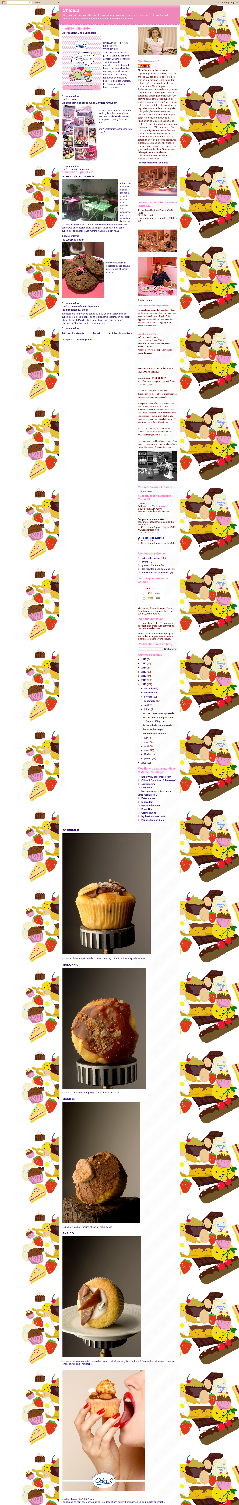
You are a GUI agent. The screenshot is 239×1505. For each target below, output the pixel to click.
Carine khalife (148, 813)
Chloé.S (142, 491)
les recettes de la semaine (86, 306)
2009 (144, 763)
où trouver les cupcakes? (155, 572)
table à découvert (150, 805)
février (148, 754)
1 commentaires (70, 236)
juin (146, 738)
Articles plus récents (73, 333)
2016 (144, 659)
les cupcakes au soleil (75, 309)
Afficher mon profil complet (153, 162)
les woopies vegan (73, 239)
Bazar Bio (146, 809)
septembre (150, 701)
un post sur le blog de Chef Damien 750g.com (89, 102)
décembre (149, 688)
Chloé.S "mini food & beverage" (158, 780)
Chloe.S (70, 10)
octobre (148, 696)
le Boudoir (147, 802)
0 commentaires (70, 96)
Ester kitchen (148, 798)
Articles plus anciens (120, 333)
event (74, 99)
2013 (144, 672)
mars (147, 750)
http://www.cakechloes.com (156, 776)
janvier (148, 758)
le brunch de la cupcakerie (78, 176)
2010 (144, 684)
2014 (144, 667)
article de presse (80, 169)
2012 (144, 676)
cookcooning (148, 784)
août (146, 705)
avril (146, 746)
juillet (147, 709)
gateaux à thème (151, 565)
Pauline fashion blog (152, 820)
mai (146, 742)
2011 (144, 680)
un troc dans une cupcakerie (79, 32)
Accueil (97, 333)
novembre (150, 692)
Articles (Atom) (84, 339)
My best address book (153, 816)
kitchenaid (147, 787)
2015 (144, 663)
